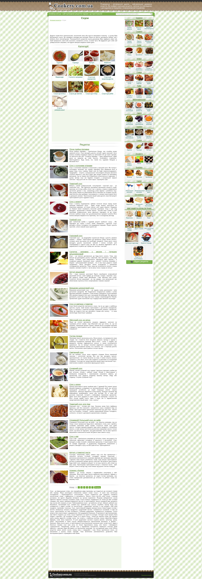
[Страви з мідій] (149, 107)
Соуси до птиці (91, 94)
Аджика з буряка (76, 471)
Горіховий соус (75, 236)
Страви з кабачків (149, 123)
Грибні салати (129, 41)
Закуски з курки (139, 28)
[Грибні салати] (129, 39)
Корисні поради (146, 243)
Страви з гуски (129, 82)
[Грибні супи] (149, 53)
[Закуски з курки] (139, 26)
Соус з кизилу (75, 202)
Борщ (129, 55)
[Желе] (139, 162)
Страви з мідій (149, 109)
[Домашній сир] (139, 203)
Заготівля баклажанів (149, 205)
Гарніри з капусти (149, 137)
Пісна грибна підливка (79, 149)
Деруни (139, 218)
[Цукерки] (149, 162)
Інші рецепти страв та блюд (139, 208)
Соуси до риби (107, 94)
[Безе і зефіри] (129, 162)
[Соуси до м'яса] (59, 92)
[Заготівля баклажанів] (149, 203)
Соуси (139, 140)
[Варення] (129, 203)
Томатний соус (75, 184)
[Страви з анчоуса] (129, 94)
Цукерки (149, 163)
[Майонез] (107, 61)
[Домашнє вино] (149, 189)
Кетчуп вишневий (77, 272)
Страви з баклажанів (139, 123)
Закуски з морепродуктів (149, 28)
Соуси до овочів (75, 94)
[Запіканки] (149, 175)
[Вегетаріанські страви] (149, 227)
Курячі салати (139, 41)
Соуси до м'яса (59, 94)
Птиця (139, 72)
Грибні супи (149, 55)
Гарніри (139, 127)
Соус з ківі (73, 436)
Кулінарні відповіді (132, 243)
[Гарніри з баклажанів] (129, 135)
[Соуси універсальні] (59, 106)
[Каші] (149, 216)
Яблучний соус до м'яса (79, 320)
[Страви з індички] (139, 80)
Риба (139, 86)
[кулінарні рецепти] (72, 10)
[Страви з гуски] (129, 80)
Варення (129, 204)
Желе (139, 163)
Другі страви (139, 228)
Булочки (139, 177)
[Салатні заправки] (75, 75)
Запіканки (149, 177)
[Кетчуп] (91, 61)
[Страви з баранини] (139, 67)
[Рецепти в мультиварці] (138, 255)
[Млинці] (129, 175)
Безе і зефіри (129, 164)
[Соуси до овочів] (75, 92)
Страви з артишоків (129, 123)
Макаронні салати (148, 41)
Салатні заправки (75, 77)
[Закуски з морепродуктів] (149, 26)
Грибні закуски (129, 28)
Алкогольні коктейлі (129, 191)
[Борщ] (129, 53)
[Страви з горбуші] (139, 94)
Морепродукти (139, 99)
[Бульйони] (139, 53)
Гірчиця (76, 63)
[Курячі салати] (139, 39)
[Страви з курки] (149, 80)
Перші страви (129, 229)
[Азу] (129, 67)
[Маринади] (59, 75)
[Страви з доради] (149, 94)
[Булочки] (139, 175)
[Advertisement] (86, 28)
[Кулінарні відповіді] (131, 241)
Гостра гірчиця (75, 336)
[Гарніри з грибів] (139, 135)
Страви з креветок (139, 109)
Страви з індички (139, 82)
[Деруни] (139, 216)
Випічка (139, 167)
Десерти (139, 154)
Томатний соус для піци (79, 404)
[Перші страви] (129, 227)
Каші (148, 218)
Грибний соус (75, 220)
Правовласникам (146, 575)
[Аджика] (59, 61)
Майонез (107, 63)
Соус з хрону (75, 384)
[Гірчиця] (75, 61)
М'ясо (139, 59)
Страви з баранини (139, 69)
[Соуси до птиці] (91, 92)
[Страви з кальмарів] (129, 107)
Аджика (59, 63)
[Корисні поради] (146, 241)
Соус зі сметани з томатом (80, 304)
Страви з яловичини (148, 69)
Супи (139, 45)
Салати (139, 31)
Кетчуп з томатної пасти (79, 452)
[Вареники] (129, 216)
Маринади (60, 77)
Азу (129, 68)
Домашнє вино (149, 191)
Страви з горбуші (139, 96)
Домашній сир (139, 205)
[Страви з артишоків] (129, 121)
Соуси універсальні (60, 109)
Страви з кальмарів (129, 109)
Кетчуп (91, 63)
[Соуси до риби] (107, 92)
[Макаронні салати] (149, 39)
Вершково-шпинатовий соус (81, 288)
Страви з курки (149, 82)
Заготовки (139, 195)
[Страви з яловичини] (149, 67)
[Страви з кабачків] (149, 121)
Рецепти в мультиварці (138, 257)
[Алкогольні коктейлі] (129, 189)
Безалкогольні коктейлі (140, 191)
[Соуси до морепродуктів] (107, 75)
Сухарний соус (75, 368)
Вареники (129, 218)
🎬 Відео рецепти (139, 261)
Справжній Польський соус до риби (85, 420)
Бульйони (139, 55)
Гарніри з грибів (139, 137)
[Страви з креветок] (139, 107)
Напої (139, 181)
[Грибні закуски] (129, 26)
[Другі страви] (139, 227)
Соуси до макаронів (92, 78)
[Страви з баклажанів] (139, 121)
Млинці (129, 177)
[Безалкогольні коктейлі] (139, 189)
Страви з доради (149, 96)
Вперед (97, 487)
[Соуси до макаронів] (91, 75)
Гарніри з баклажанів (129, 137)
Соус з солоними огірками (80, 166)
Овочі (139, 113)
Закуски (139, 18)
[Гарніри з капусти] (149, 135)
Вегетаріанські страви (149, 229)
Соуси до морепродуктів (107, 78)
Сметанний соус (76, 352)
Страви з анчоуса (129, 96)
